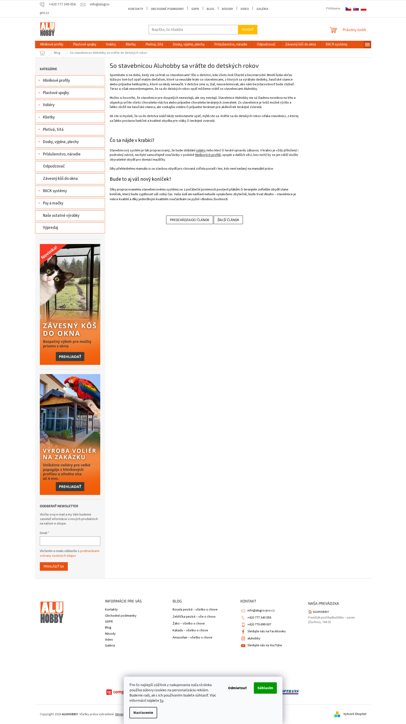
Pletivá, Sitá (53, 129)
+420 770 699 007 (259, 624)
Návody (227, 9)
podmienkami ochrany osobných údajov (69, 553)
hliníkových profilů (208, 155)
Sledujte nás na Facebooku (266, 631)
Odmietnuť (237, 688)
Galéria (262, 9)
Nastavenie (143, 712)
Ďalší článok (228, 220)
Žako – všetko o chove (189, 623)
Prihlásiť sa (54, 566)
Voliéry (49, 105)
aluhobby (253, 638)
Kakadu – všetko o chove (190, 630)
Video (245, 9)
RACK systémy (55, 191)
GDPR (195, 9)
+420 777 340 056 (259, 617)
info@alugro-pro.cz (261, 610)
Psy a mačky (53, 203)
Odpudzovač (54, 166)
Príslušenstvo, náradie (62, 154)
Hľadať (248, 29)
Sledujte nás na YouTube (264, 645)
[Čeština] (348, 9)
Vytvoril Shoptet (354, 714)
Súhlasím (265, 688)
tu (161, 700)
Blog (210, 9)
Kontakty (135, 9)
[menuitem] (51, 44)
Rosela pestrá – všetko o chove (195, 609)
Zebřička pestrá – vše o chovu (194, 617)
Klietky (49, 117)
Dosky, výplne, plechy (61, 142)
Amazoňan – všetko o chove (192, 637)
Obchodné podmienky (167, 9)
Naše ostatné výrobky (61, 215)
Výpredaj (50, 228)
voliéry (201, 150)
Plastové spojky (56, 93)
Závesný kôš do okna (60, 178)
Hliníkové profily (56, 80)
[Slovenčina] (356, 9)
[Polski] (363, 9)
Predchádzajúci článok (189, 220)
